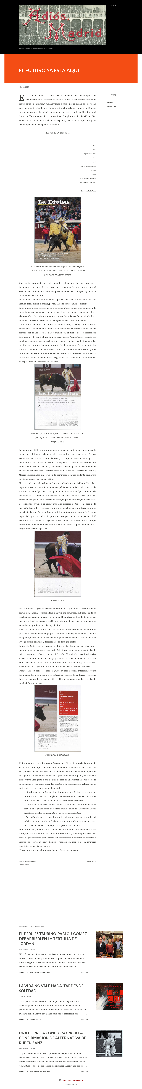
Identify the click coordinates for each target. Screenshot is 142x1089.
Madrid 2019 (111, 106)
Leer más (84, 973)
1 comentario (35, 1020)
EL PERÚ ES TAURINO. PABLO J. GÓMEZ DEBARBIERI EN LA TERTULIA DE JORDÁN (53, 938)
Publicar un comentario (40, 973)
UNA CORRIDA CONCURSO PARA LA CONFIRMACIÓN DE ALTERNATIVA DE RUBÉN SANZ (52, 1038)
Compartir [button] (111, 95)
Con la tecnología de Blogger (72, 1080)
